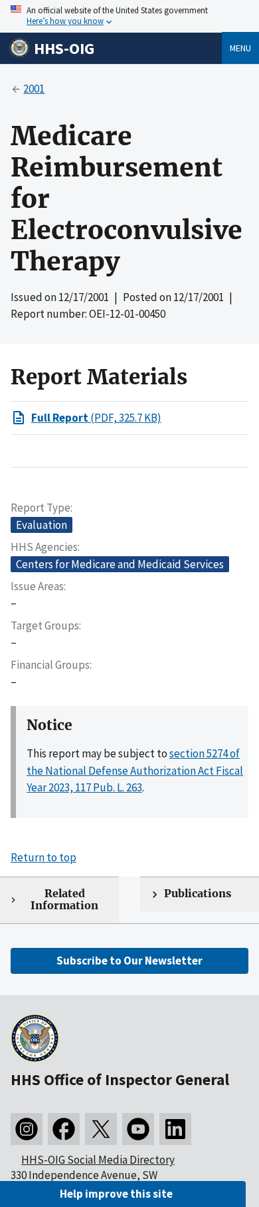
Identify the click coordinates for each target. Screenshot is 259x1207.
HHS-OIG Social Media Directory (98, 1159)
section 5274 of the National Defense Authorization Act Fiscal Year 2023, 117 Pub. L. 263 (135, 770)
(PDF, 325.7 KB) (96, 417)
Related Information (64, 900)
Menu (240, 48)
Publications (197, 893)
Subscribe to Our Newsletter (129, 960)
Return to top (43, 857)
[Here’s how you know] (129, 16)
